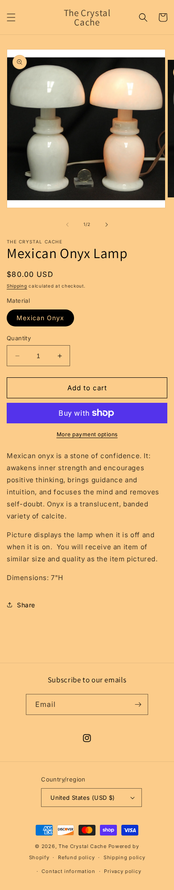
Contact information (68, 871)
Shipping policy (124, 857)
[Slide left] (67, 224)
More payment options (87, 434)
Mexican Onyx (40, 318)
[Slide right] (106, 224)
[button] (11, 17)
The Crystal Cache (82, 846)
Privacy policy (122, 871)
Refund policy (76, 857)
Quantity (19, 338)
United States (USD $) (82, 797)
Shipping (17, 285)
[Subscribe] (138, 704)
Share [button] (26, 605)
